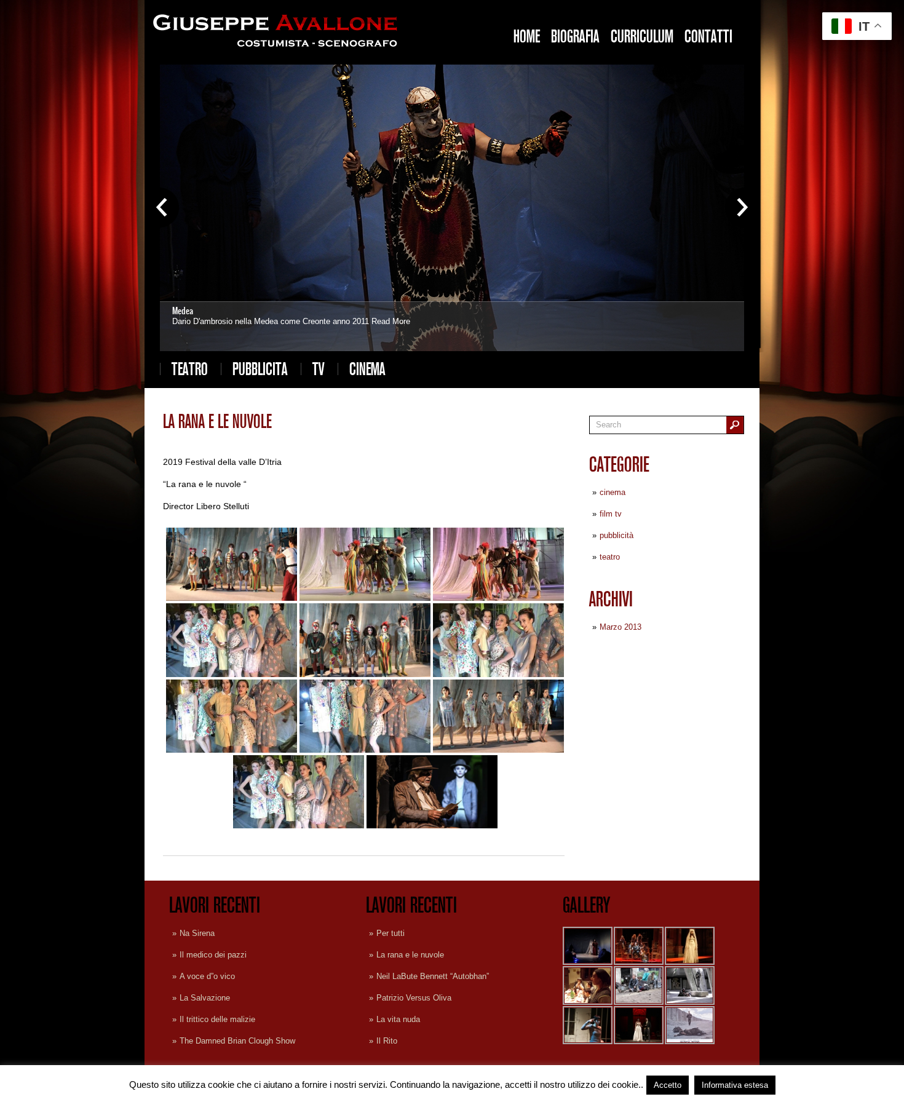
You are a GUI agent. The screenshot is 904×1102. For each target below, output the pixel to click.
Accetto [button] (667, 1085)
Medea (182, 311)
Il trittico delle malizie (217, 1019)
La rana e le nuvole (410, 954)
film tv (611, 513)
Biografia (575, 36)
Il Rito (386, 1040)
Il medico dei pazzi (213, 954)
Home (526, 36)
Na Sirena (197, 933)
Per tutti (390, 933)
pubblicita (260, 369)
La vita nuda (398, 1019)
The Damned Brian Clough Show (237, 1040)
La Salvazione (205, 997)
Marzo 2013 (620, 627)
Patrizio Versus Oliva (413, 997)
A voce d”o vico (207, 976)
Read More (390, 321)
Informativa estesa (735, 1085)
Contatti (708, 36)
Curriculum (642, 36)
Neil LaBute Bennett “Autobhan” (432, 976)
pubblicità (616, 535)
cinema (367, 369)
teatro (190, 369)
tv (318, 369)
